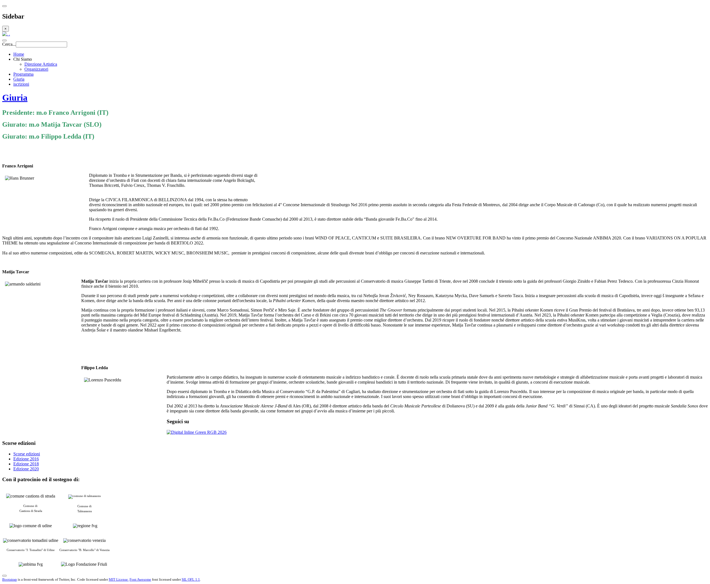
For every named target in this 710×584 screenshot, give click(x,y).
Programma (23, 74)
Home (18, 54)
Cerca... (9, 44)
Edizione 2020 (26, 468)
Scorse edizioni (26, 454)
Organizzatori (36, 69)
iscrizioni (21, 84)
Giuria (18, 79)
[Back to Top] (4, 576)
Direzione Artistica (40, 64)
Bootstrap (9, 579)
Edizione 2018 (26, 463)
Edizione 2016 (26, 459)
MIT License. (119, 579)
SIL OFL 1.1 (191, 579)
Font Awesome (140, 579)
